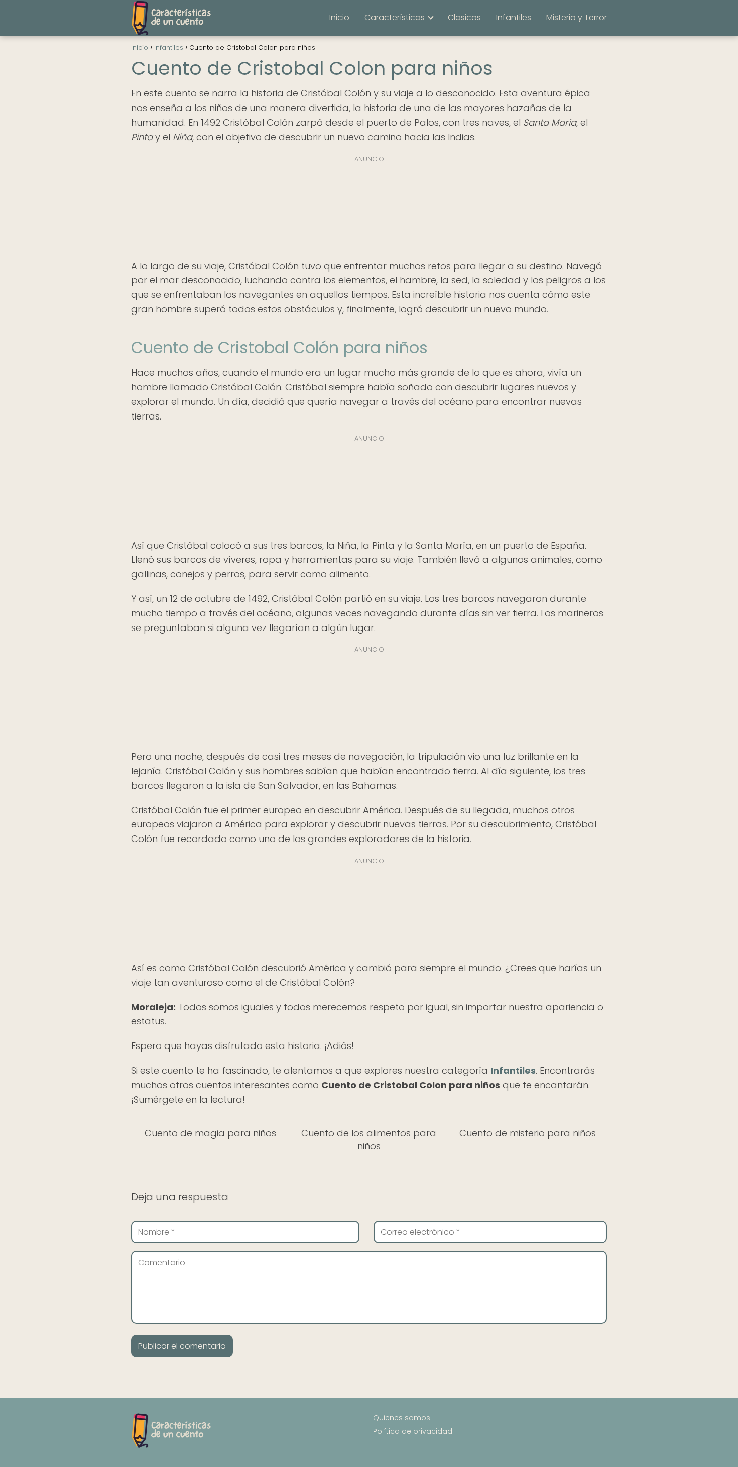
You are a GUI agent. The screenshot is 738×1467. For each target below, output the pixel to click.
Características (394, 17)
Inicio (339, 17)
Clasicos (464, 17)
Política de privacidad (412, 1431)
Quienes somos (401, 1418)
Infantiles (513, 17)
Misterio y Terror (576, 17)
